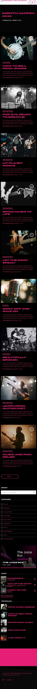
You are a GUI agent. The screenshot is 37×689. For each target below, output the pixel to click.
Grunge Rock (7, 160)
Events (5, 305)
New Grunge (17, 630)
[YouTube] (3, 680)
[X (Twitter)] (5, 680)
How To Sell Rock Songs (14, 67)
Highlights (6, 523)
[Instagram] (10, 680)
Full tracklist (7, 596)
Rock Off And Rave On (16, 310)
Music (5, 527)
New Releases (7, 111)
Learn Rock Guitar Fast (14, 407)
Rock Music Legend (21, 607)
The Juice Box (13, 563)
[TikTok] (7, 680)
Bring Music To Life (17, 213)
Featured (6, 62)
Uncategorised (8, 539)
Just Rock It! (16, 638)
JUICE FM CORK (8, 673)
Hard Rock (6, 516)
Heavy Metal (7, 519)
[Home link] (14, 2)
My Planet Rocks (13, 164)
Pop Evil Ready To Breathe (17, 115)
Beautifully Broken (14, 358)
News (5, 535)
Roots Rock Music (20, 622)
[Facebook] (12, 680)
